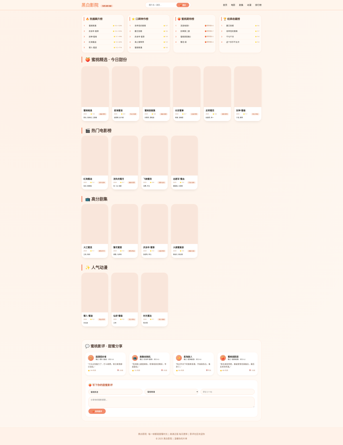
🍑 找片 (183, 5)
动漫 (249, 4)
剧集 (241, 4)
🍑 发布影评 (97, 411)
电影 (233, 4)
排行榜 (258, 4)
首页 (225, 4)
